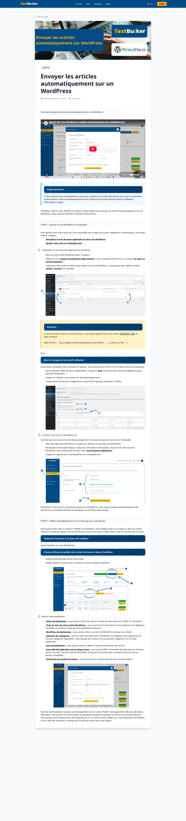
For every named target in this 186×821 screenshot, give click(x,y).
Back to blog (43, 17)
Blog (108, 4)
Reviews (98, 4)
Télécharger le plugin (53, 202)
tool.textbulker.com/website (132, 717)
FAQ (88, 4)
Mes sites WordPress (64, 443)
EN (151, 4)
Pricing (79, 4)
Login (162, 4)
